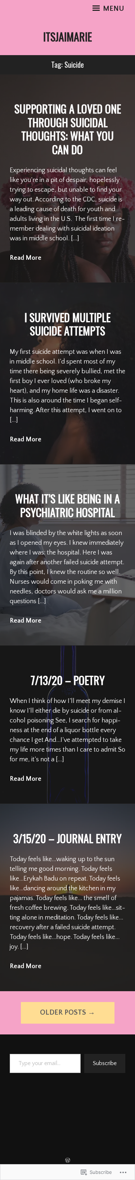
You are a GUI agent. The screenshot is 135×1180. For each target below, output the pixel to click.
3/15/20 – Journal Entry (67, 838)
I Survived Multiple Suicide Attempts (67, 324)
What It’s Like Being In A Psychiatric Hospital (67, 505)
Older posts (63, 1012)
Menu (112, 8)
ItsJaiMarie (67, 36)
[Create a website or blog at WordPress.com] (67, 1161)
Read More (25, 258)
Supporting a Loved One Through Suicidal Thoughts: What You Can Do (67, 129)
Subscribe (105, 1063)
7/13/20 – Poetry (68, 680)
